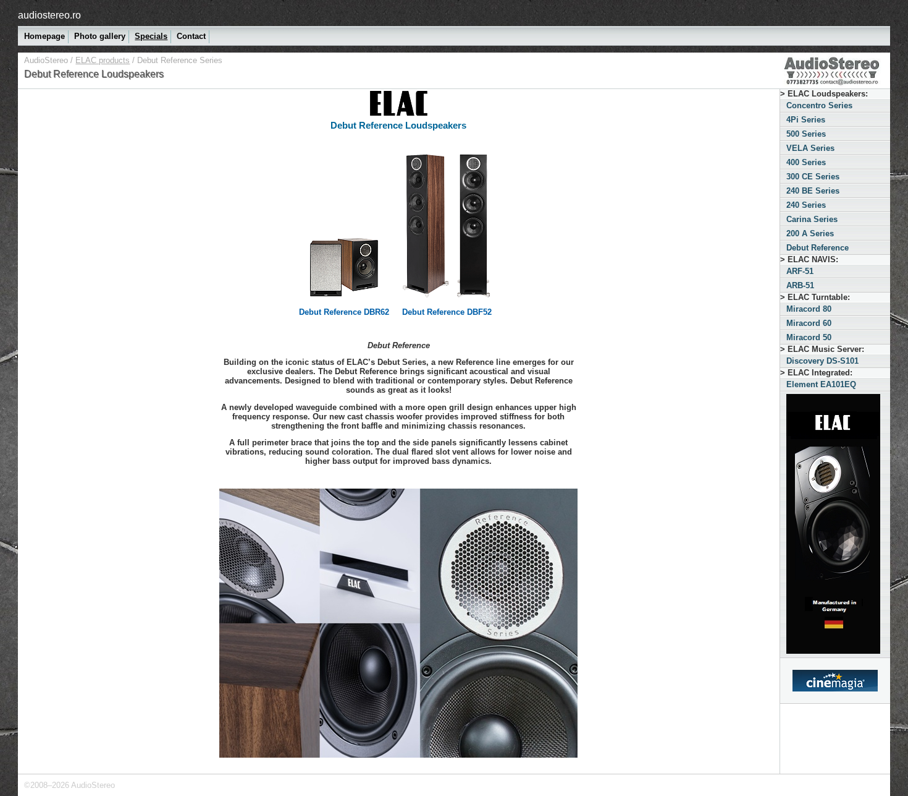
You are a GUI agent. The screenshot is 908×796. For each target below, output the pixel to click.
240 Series (806, 205)
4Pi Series (805, 119)
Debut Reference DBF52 (447, 312)
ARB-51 (800, 285)
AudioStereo (46, 60)
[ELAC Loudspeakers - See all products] (835, 525)
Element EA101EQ (821, 384)
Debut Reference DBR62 (344, 312)
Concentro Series (819, 105)
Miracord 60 (808, 323)
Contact (191, 36)
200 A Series (810, 233)
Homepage (44, 36)
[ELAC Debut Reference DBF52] (446, 300)
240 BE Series (812, 190)
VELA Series (810, 148)
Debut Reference (817, 247)
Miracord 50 (808, 337)
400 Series (806, 162)
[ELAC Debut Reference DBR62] (344, 298)
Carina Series (812, 219)
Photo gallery (99, 36)
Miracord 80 (808, 309)
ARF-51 (799, 271)
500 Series (806, 134)
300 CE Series (812, 176)
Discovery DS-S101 (822, 361)
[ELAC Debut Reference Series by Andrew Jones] (398, 622)
